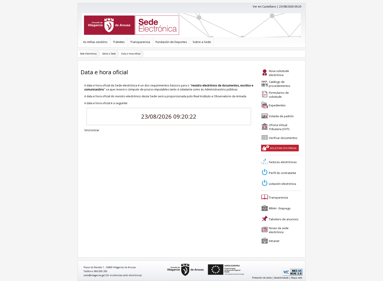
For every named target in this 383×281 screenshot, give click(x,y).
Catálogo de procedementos (279, 84)
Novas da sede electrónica (279, 230)
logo (166, 263)
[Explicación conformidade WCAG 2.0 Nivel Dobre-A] (292, 274)
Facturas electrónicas (283, 162)
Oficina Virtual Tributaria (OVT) (279, 127)
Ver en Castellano (264, 6)
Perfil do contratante (282, 173)
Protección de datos (262, 277)
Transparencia (140, 42)
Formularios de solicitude (279, 95)
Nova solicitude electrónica (279, 73)
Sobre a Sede (202, 42)
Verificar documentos (283, 138)
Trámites (119, 42)
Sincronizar (91, 130)
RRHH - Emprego (280, 208)
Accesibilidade (281, 277)
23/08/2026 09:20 (290, 6)
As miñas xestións (95, 42)
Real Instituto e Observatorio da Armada (219, 96)
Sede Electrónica (88, 53)
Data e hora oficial (131, 53)
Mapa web (296, 277)
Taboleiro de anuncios (284, 219)
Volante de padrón (281, 116)
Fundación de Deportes (171, 42)
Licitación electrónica (282, 184)
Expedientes (277, 105)
